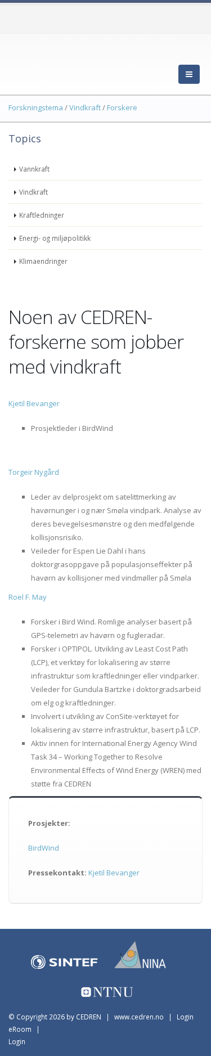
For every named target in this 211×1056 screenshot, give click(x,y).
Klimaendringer (43, 261)
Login (16, 1041)
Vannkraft (34, 168)
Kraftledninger (41, 214)
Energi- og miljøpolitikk (55, 237)
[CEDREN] (59, 62)
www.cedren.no (139, 1016)
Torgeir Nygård (33, 472)
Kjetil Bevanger (34, 403)
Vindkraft (33, 191)
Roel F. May (27, 597)
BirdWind (43, 848)
